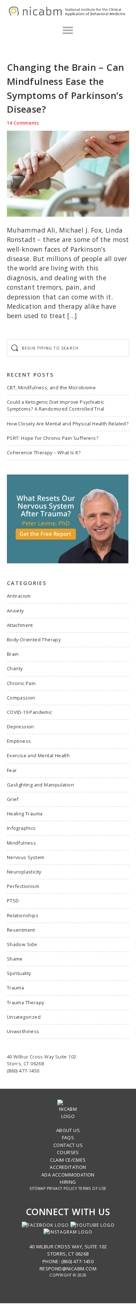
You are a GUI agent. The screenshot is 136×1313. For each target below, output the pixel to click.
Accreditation (68, 1167)
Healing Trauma (25, 813)
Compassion (21, 697)
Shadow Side (22, 944)
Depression (20, 726)
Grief (13, 799)
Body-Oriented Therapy (34, 639)
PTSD (13, 900)
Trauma (15, 987)
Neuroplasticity (24, 871)
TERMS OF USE (92, 1188)
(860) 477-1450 (23, 1070)
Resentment (21, 930)
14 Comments (23, 123)
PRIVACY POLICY (62, 1188)
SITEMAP (37, 1188)
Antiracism (19, 596)
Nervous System (26, 857)
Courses (68, 1152)
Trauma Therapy (25, 1002)
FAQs (68, 1137)
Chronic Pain (21, 683)
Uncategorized (24, 1017)
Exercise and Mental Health (38, 755)
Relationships (22, 915)
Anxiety (15, 610)
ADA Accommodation (68, 1174)
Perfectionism (23, 886)
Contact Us (68, 1145)
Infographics (21, 828)
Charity (15, 668)
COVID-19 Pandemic (29, 712)
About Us (68, 1130)
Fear (12, 770)
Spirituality (19, 973)
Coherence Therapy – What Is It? (44, 452)
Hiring (68, 1182)
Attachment (20, 625)
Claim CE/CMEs (68, 1160)
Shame (15, 959)
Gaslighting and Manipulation (40, 784)
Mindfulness (21, 843)
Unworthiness (23, 1031)
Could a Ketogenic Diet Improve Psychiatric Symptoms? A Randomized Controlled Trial (55, 405)
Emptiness (19, 741)
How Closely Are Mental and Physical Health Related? (67, 423)
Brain (13, 654)
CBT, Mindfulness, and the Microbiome (51, 387)
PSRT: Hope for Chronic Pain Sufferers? (52, 438)
